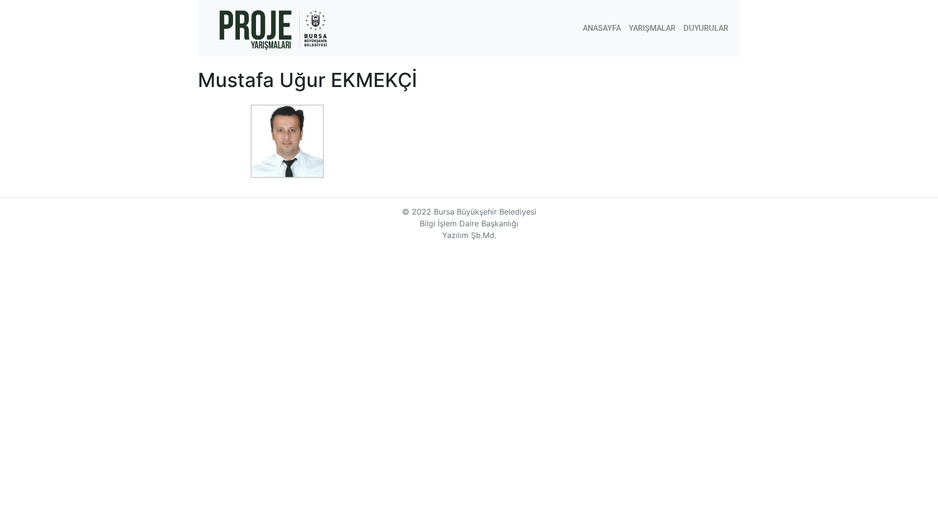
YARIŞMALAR (652, 28)
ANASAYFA (602, 28)
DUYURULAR (705, 28)
